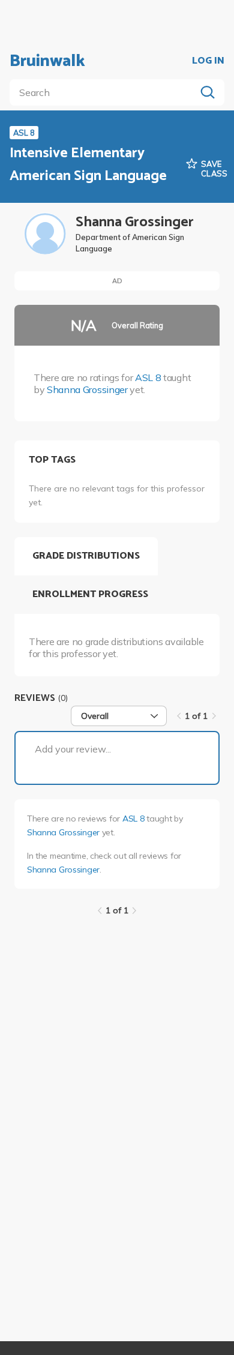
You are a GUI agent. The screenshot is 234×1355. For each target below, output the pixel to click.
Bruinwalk (47, 61)
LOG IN (208, 61)
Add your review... (73, 749)
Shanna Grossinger (87, 389)
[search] (105, 92)
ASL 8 (148, 377)
